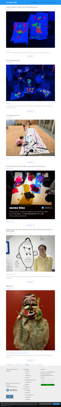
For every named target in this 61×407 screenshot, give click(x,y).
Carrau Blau (34, 2)
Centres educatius (30, 395)
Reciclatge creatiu (14, 353)
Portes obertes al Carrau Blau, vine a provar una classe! (25, 166)
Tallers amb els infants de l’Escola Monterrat (22, 7)
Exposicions (8, 274)
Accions (27, 377)
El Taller (27, 373)
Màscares (9, 286)
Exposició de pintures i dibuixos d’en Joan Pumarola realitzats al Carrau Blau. (29, 230)
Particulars (28, 397)
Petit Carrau (42, 2)
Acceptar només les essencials (45, 403)
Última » (40, 364)
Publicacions (28, 382)
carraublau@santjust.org (11, 386)
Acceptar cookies (56, 403)
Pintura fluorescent (13, 60)
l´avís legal (8, 405)
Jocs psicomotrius (12, 115)
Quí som (27, 371)
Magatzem (28, 399)
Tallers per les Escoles (31, 379)
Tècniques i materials (23, 353)
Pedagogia (28, 375)
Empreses (28, 392)
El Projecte (28, 390)
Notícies (8, 50)
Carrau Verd (48, 2)
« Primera (17, 364)
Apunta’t (27, 384)
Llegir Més (30, 56)
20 (33, 364)
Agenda (7, 221)
